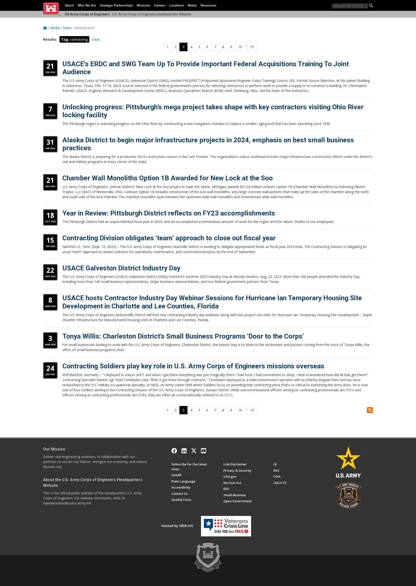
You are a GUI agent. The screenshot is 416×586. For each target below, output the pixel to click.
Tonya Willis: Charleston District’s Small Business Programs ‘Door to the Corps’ (183, 336)
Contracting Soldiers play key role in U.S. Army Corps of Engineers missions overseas (193, 366)
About (69, 5)
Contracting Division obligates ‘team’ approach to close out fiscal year (169, 238)
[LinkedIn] (184, 450)
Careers (159, 5)
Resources (208, 5)
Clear (96, 39)
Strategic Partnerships (116, 5)
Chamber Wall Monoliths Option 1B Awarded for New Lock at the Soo (167, 178)
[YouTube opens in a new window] (203, 450)
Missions (143, 5)
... (246, 45)
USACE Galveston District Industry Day (121, 268)
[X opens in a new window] (194, 450)
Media (192, 5)
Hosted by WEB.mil (177, 525)
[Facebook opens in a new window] (174, 450)
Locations (176, 5)
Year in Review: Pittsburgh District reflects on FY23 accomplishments (168, 213)
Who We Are (87, 5)
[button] (371, 5)
